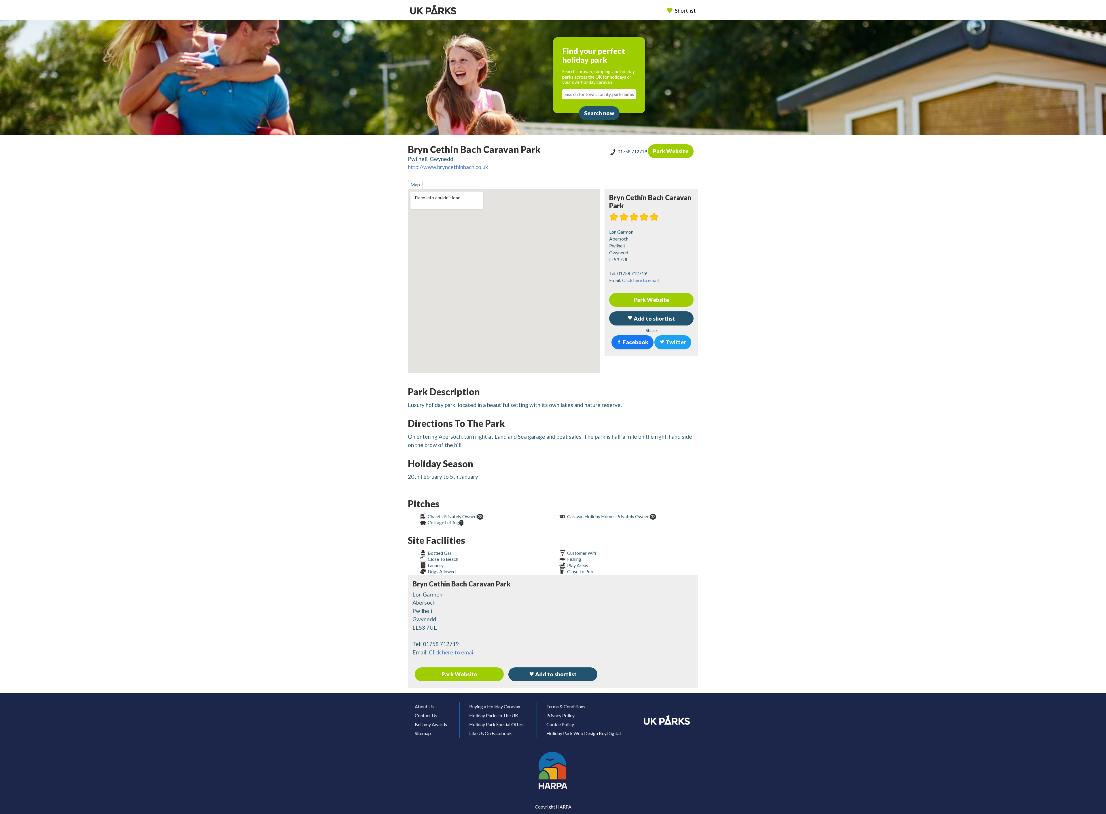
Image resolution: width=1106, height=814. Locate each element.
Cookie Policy (560, 724)
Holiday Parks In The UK (493, 715)
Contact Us (426, 715)
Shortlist (685, 10)
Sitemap (423, 733)
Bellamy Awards (431, 724)
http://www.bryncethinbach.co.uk (448, 167)
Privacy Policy (560, 715)
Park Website (670, 151)
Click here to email (640, 280)
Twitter (675, 342)
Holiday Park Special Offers (496, 724)
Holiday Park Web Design (572, 733)
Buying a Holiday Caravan (494, 706)
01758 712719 (633, 151)
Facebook (635, 342)
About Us (424, 706)
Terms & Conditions (565, 706)
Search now (599, 113)
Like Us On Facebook (490, 733)
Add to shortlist (555, 674)
